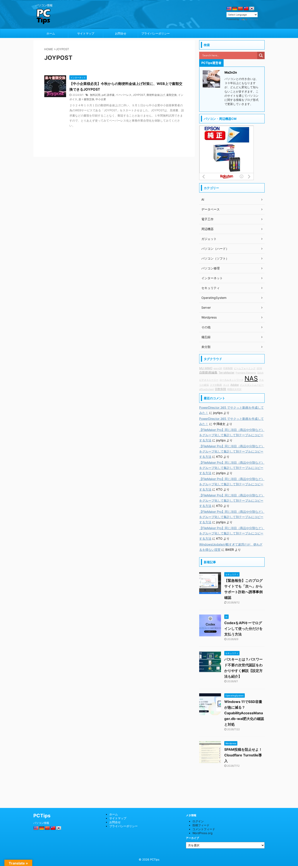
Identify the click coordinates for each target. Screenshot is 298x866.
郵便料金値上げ (156, 94)
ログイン (198, 821)
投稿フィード (200, 825)
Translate (253, 19)
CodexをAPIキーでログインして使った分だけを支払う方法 (243, 628)
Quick (260, 372)
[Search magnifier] (261, 55)
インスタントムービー (252, 385)
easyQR (218, 368)
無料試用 (95, 94)
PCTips (41, 815)
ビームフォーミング (244, 368)
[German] (234, 9)
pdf (103, 94)
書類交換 (171, 94)
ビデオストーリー (208, 380)
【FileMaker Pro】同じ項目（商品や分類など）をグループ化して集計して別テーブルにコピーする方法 (231, 435)
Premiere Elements (246, 372)
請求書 (111, 94)
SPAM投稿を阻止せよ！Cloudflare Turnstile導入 (243, 755)
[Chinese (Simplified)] (240, 9)
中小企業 (101, 99)
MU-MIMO (205, 368)
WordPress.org (202, 833)
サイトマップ (85, 33)
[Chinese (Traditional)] (246, 9)
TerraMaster (227, 372)
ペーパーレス (124, 94)
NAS (251, 378)
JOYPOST (139, 94)
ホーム (50, 33)
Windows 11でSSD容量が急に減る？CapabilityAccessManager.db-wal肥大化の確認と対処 (244, 713)
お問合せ (120, 33)
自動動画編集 (208, 372)
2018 (259, 368)
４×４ (226, 385)
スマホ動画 (216, 385)
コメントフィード (203, 829)
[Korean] (251, 9)
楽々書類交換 (86, 99)
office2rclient (206, 389)
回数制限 (220, 389)
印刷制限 (228, 368)
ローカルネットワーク (231, 380)
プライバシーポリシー (155, 33)
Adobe (234, 384)
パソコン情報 (41, 823)
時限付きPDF (234, 389)
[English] (229, 9)
